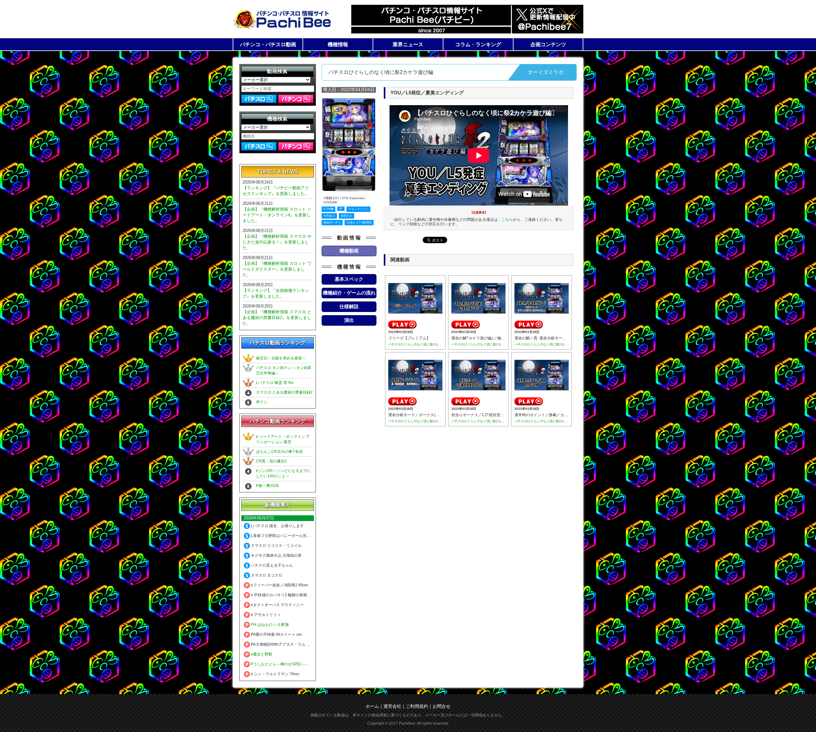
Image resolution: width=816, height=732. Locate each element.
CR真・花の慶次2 (271, 461)
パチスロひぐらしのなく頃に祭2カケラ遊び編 (421, 344)
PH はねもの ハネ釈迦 (269, 624)
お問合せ (441, 706)
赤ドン (261, 402)
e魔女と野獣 (261, 654)
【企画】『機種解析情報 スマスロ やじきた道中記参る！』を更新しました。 (277, 242)
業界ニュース (408, 44)
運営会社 (392, 706)
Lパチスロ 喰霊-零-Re (275, 382)
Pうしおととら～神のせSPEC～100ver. (284, 664)
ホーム (372, 706)
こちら (507, 219)
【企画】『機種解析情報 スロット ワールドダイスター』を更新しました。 (277, 269)
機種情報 (338, 44)
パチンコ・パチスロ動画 (268, 44)
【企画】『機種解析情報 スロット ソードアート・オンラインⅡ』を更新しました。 (277, 215)
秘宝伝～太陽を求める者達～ (281, 358)
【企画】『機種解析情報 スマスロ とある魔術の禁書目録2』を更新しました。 (277, 317)
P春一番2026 (267, 485)
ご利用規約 (417, 706)
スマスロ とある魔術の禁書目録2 (284, 392)
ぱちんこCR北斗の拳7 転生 (279, 451)
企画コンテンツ (548, 44)
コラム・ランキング (478, 44)
